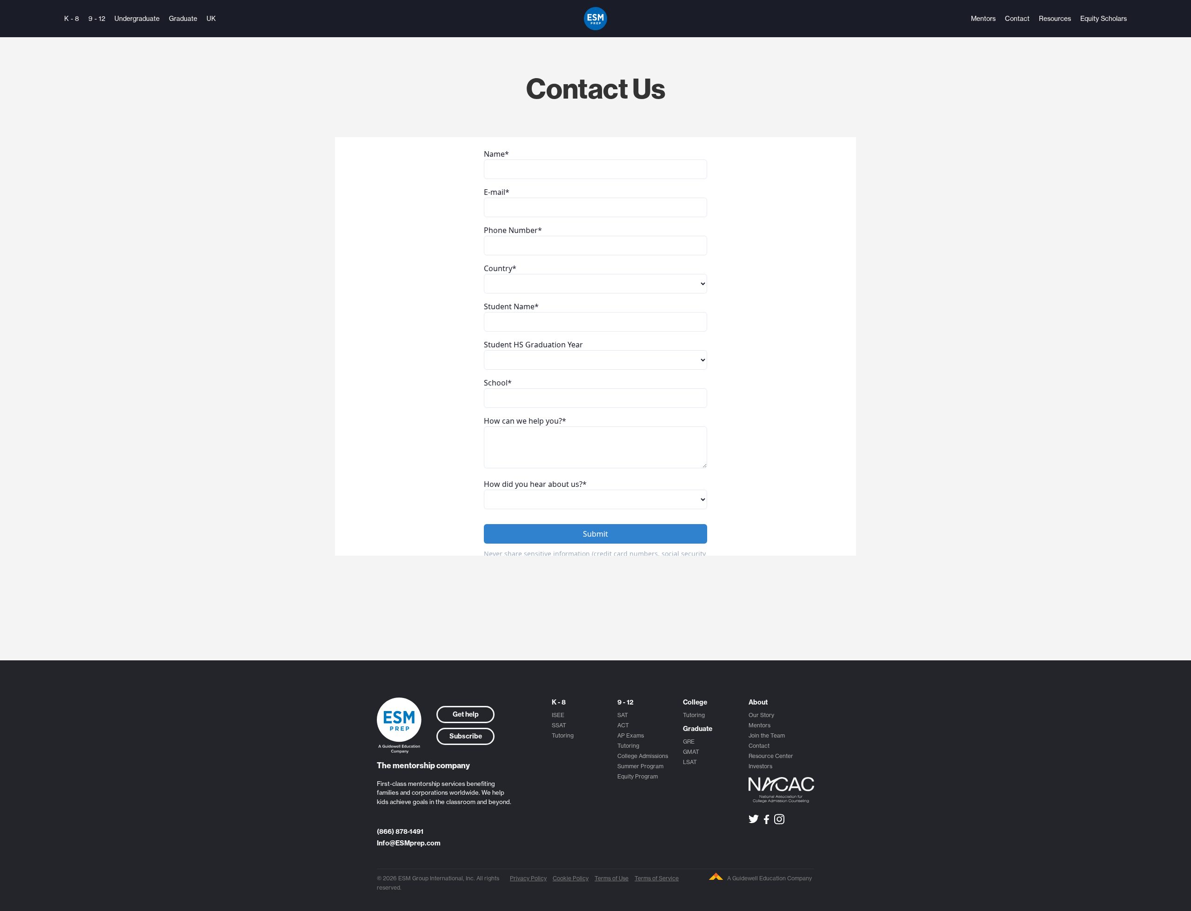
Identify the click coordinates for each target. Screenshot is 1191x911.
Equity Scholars (1103, 18)
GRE (689, 741)
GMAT (691, 751)
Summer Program (640, 766)
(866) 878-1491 (400, 831)
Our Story (761, 715)
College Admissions (642, 755)
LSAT (690, 761)
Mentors (983, 18)
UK (211, 18)
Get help (466, 714)
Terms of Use (612, 878)
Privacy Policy (528, 878)
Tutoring (563, 735)
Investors (760, 766)
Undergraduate (137, 18)
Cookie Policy (571, 878)
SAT (622, 715)
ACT (623, 725)
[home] (595, 18)
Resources (1055, 18)
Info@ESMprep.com (409, 843)
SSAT (559, 725)
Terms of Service (657, 878)
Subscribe (465, 736)
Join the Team (767, 735)
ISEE (558, 715)
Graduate (183, 18)
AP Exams (630, 735)
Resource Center (771, 755)
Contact (1017, 18)
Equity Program (637, 776)
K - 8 (71, 18)
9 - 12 (96, 18)
